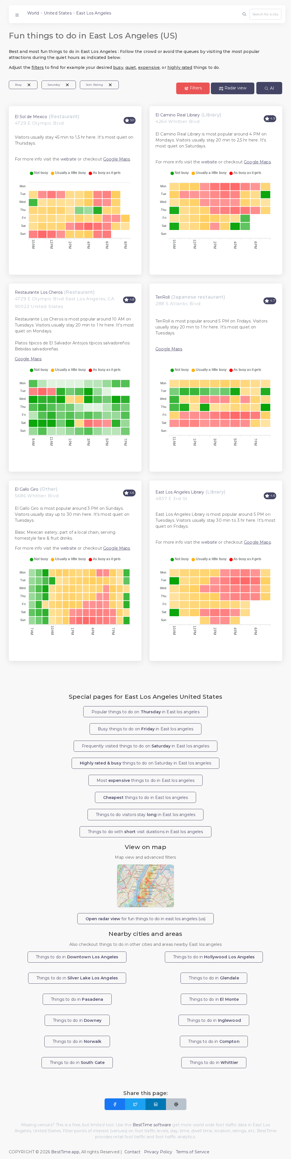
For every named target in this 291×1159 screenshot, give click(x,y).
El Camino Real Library (177, 115)
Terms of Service (192, 1151)
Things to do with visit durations (145, 831)
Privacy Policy (158, 1151)
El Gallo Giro (26, 489)
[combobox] (265, 14)
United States (58, 13)
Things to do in (77, 956)
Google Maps (116, 159)
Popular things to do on (145, 711)
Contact (132, 1151)
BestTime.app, (65, 1151)
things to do (145, 797)
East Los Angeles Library (179, 492)
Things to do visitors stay (145, 814)
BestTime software (152, 1124)
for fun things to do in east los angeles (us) (145, 918)
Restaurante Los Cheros (39, 292)
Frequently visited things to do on (145, 746)
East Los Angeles (93, 13)
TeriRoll (162, 297)
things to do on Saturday (145, 763)
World (33, 13)
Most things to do (145, 780)
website (68, 159)
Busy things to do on (145, 728)
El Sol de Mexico (31, 117)
